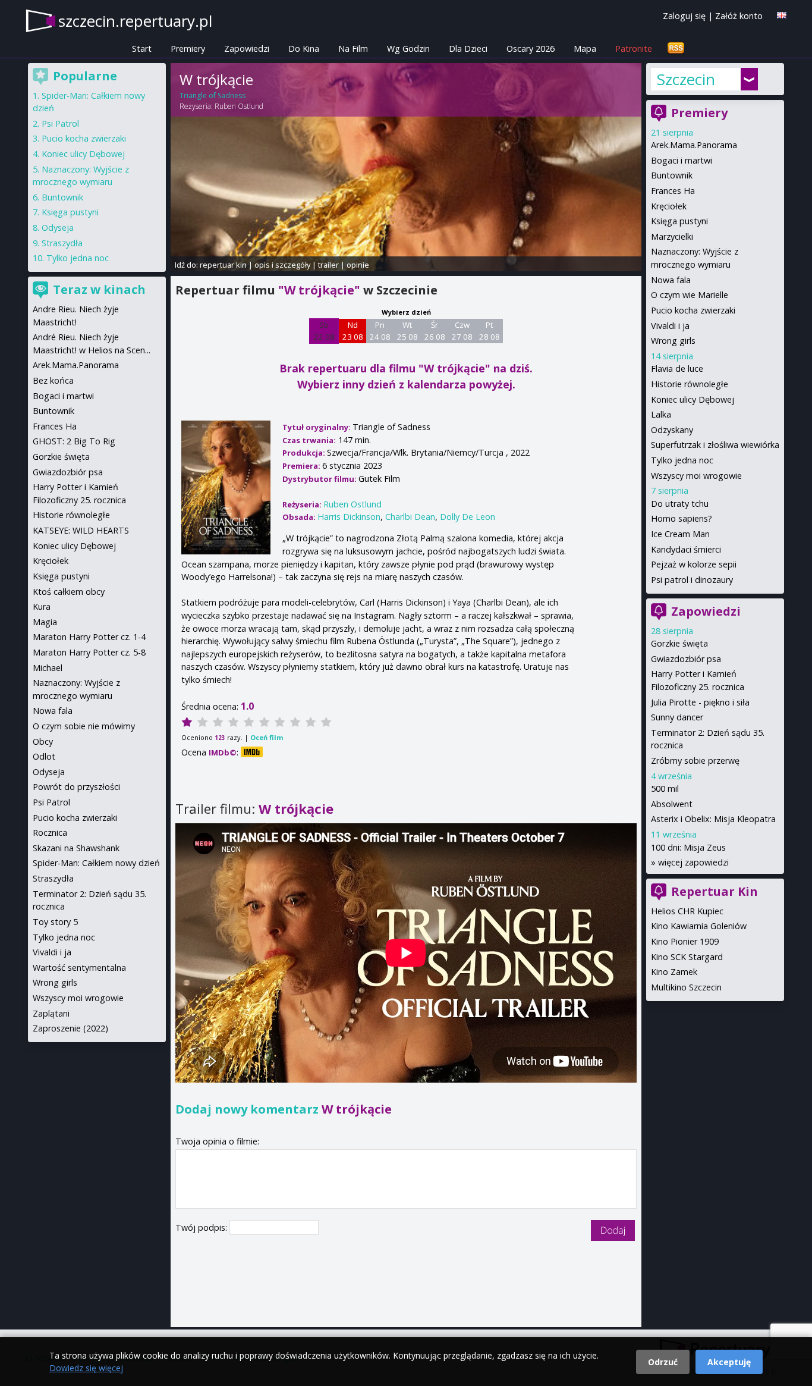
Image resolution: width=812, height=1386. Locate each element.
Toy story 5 (55, 921)
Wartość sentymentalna (79, 967)
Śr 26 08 (434, 330)
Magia (45, 622)
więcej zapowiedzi (693, 862)
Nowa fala (671, 280)
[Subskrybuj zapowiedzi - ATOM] (675, 48)
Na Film (353, 48)
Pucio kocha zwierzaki (693, 310)
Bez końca (53, 380)
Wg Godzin (408, 48)
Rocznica (50, 832)
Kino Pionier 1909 (685, 941)
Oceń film (266, 737)
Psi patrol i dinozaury (692, 579)
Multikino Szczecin (686, 987)
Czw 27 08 (462, 330)
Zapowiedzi (246, 48)
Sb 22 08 (324, 330)
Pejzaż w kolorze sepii (694, 564)
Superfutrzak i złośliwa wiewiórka (715, 444)
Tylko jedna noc (682, 460)
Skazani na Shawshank (76, 848)
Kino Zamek (674, 971)
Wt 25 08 (407, 330)
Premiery (188, 48)
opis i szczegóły (282, 264)
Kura (42, 606)
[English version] (781, 15)
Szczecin (686, 79)
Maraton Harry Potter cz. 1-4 (89, 636)
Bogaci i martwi (681, 160)
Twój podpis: (202, 1227)
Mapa (585, 48)
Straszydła (62, 243)
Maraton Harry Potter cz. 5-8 (89, 652)
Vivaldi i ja (670, 325)
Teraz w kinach (99, 289)
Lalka (661, 414)
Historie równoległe (689, 384)
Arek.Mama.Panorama (694, 144)
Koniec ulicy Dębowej (692, 399)
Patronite (633, 48)
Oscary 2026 (530, 48)
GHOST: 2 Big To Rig (74, 441)
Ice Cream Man (680, 534)
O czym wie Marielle (689, 294)
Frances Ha (673, 190)
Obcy (43, 741)
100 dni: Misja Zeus (688, 847)
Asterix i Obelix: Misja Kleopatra (713, 818)
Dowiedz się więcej (86, 1368)
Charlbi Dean (410, 516)
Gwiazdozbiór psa (686, 658)
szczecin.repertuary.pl (135, 21)
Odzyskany (672, 429)
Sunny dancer (677, 717)
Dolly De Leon (467, 516)
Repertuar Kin (714, 891)
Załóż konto (739, 15)
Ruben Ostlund (239, 106)
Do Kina (303, 48)
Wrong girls (673, 340)
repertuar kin (223, 264)
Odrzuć (663, 1362)
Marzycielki (672, 236)
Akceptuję (729, 1362)
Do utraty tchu (680, 503)
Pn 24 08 (380, 330)
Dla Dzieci (468, 48)
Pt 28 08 (489, 330)
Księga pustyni (679, 221)
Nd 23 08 (352, 330)
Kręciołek (669, 206)
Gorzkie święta (679, 643)
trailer (328, 264)
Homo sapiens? (681, 518)
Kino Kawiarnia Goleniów (699, 926)
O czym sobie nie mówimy (84, 726)
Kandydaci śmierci (686, 549)
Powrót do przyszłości (76, 786)
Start (142, 48)
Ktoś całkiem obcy (69, 591)
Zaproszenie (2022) (70, 1028)
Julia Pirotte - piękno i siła (700, 702)
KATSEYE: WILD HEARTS (81, 530)
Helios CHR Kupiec (687, 911)
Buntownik (672, 175)
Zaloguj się (684, 15)
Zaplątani (51, 1013)
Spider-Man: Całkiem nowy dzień (96, 862)
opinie (358, 264)
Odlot (44, 756)
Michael (47, 667)
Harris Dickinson (348, 516)
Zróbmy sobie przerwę (695, 760)
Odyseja (58, 227)
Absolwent (672, 804)
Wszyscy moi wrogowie (696, 475)
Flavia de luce (677, 368)
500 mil (665, 788)
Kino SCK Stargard (687, 956)
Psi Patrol (60, 123)
